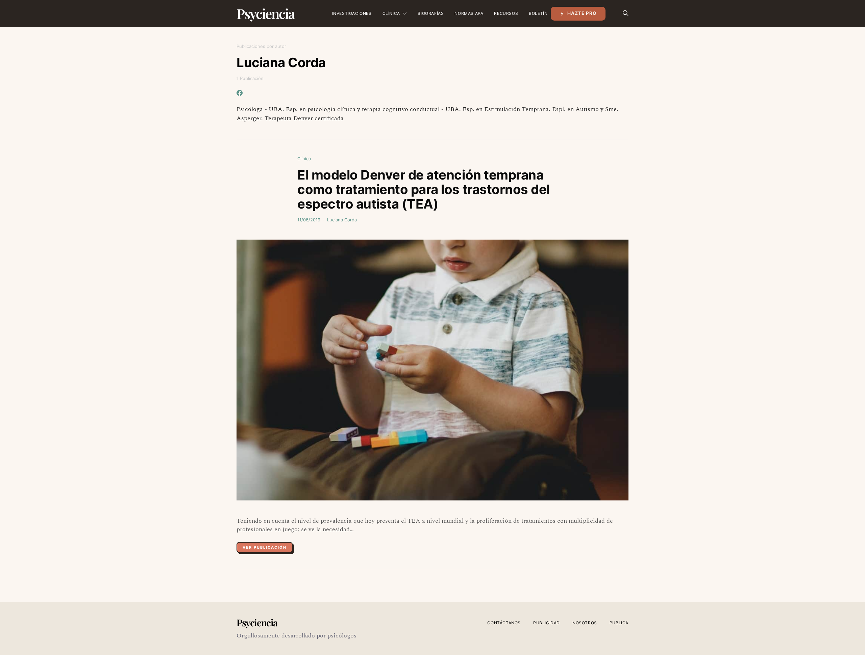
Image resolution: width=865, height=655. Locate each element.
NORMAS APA (468, 13)
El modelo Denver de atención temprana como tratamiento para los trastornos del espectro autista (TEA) (423, 189)
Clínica (391, 13)
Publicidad (546, 622)
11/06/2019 (308, 219)
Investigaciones (352, 13)
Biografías (431, 13)
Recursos (506, 13)
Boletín (538, 13)
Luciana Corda (342, 219)
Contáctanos (504, 622)
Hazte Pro (582, 13)
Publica (619, 622)
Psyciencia (265, 13)
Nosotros (584, 622)
